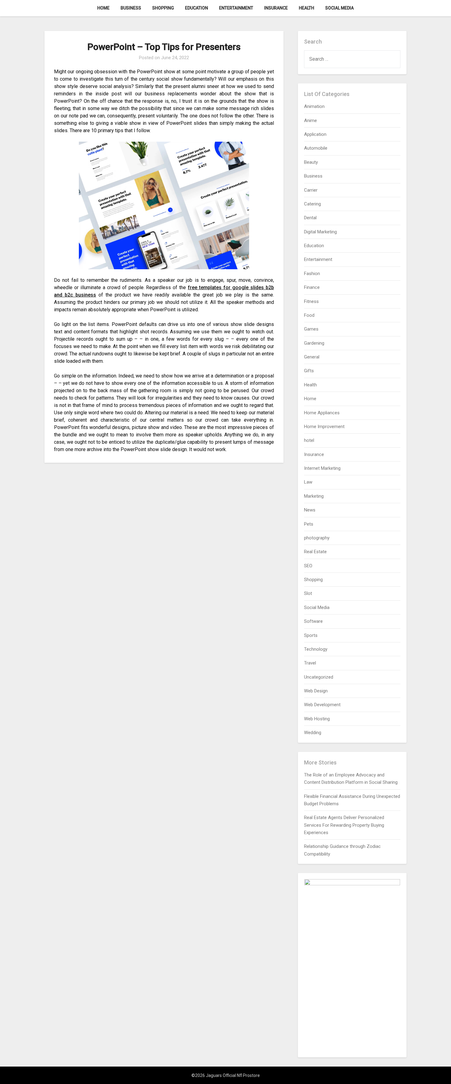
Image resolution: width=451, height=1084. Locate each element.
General (311, 357)
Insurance (276, 8)
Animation (314, 106)
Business (131, 8)
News (309, 510)
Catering (312, 204)
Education (196, 8)
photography (317, 538)
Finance (312, 287)
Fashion (312, 273)
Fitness (311, 301)
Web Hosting (317, 719)
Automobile (315, 148)
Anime (310, 120)
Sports (311, 635)
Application (315, 134)
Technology (315, 649)
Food (309, 315)
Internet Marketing (322, 468)
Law (308, 482)
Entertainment (236, 8)
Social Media (339, 8)
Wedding (312, 732)
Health (306, 8)
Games (311, 329)
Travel (310, 663)
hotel (309, 440)
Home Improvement (324, 426)
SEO (308, 566)
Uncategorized (318, 677)
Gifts (309, 370)
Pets (308, 524)
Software (313, 621)
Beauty (311, 162)
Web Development (322, 704)
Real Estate (315, 551)
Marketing (314, 496)
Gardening (314, 343)
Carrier (311, 190)
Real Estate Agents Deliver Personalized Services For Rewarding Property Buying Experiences (344, 825)
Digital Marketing (320, 232)
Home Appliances (322, 413)
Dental (310, 217)
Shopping (163, 8)
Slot (308, 593)
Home (103, 8)
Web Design (316, 691)
